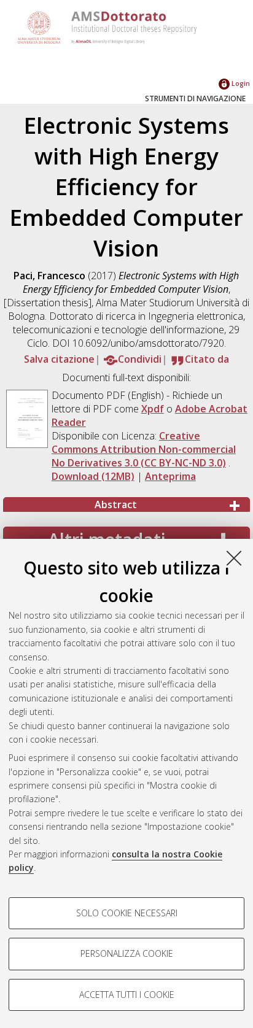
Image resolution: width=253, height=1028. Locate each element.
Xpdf (152, 408)
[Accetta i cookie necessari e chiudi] (234, 558)
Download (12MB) (93, 476)
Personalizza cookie (126, 953)
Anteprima (170, 476)
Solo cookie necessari (126, 913)
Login (240, 83)
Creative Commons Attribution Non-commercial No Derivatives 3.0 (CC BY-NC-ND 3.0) (144, 449)
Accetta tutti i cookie (126, 994)
